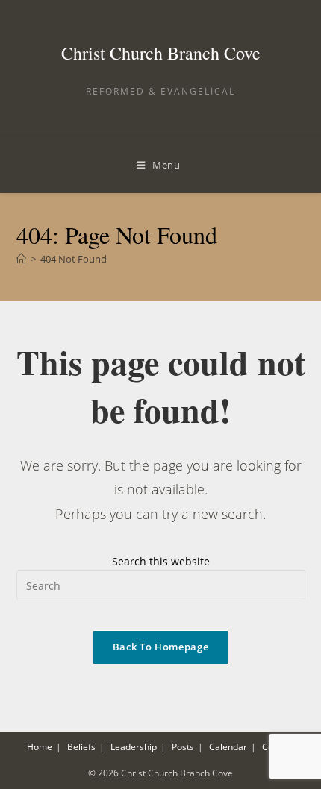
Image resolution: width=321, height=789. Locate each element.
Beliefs (81, 747)
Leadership (133, 747)
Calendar (228, 747)
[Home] (21, 258)
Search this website (161, 561)
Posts (183, 747)
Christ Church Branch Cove (161, 53)
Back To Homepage (160, 646)
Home (39, 747)
